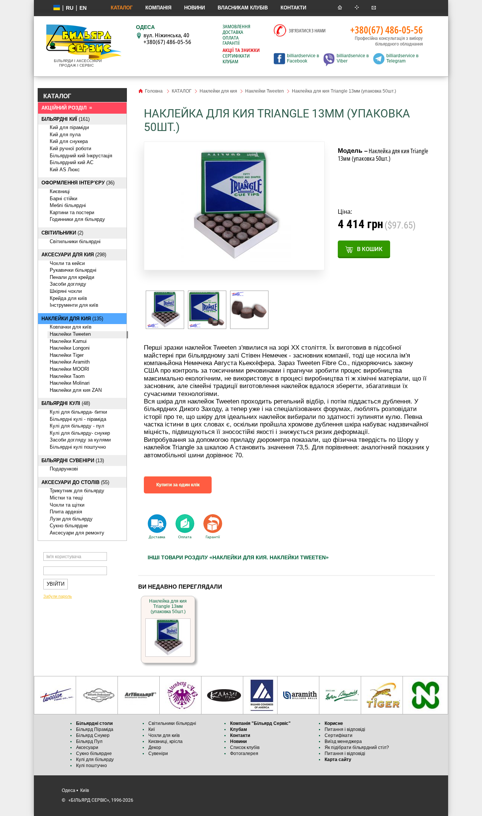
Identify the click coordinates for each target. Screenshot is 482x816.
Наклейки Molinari (70, 383)
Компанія (158, 8)
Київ (84, 790)
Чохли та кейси (67, 263)
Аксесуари (87, 747)
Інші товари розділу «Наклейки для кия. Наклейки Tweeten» (238, 557)
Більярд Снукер (93, 735)
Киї (151, 729)
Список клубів (244, 747)
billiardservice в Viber (353, 58)
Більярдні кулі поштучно (78, 447)
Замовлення (236, 26)
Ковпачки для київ (71, 327)
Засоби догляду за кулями (80, 440)
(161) (65, 119)
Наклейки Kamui (68, 341)
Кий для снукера (69, 141)
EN (83, 8)
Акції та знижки (241, 50)
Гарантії (231, 43)
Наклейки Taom (67, 376)
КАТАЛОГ (122, 8)
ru (69, 8)
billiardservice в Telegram (402, 58)
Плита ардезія (66, 512)
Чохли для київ (164, 735)
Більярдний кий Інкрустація (81, 155)
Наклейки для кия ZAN (76, 390)
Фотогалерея (244, 753)
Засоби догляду (68, 284)
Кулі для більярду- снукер (80, 433)
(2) (62, 233)
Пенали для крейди (72, 277)
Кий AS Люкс (65, 169)
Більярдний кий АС (71, 162)
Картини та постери (72, 212)
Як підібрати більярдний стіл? (357, 747)
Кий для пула (65, 134)
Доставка (233, 32)
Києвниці (60, 191)
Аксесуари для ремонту (77, 533)
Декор (154, 747)
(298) (73, 254)
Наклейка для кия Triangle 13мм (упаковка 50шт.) (168, 606)
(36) (77, 183)
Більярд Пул (89, 741)
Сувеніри (158, 753)
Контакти (293, 8)
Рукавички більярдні (73, 270)
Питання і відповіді (345, 729)
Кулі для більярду (95, 759)
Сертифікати (236, 56)
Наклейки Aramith (70, 362)
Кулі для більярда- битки (78, 412)
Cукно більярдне (69, 525)
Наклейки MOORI (69, 369)
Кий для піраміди (69, 127)
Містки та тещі (66, 498)
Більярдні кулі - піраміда (78, 419)
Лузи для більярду (71, 519)
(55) (75, 482)
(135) (72, 318)
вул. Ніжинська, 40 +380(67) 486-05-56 (167, 38)
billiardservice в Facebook (303, 58)
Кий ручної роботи (70, 148)
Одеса (68, 790)
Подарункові (64, 469)
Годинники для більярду (77, 219)
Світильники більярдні (75, 241)
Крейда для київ (68, 298)
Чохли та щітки (67, 505)
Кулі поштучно (91, 765)
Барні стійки (63, 198)
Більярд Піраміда (94, 729)
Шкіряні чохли (66, 291)
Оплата (231, 38)
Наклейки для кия (218, 91)
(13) (72, 460)
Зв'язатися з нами (307, 30)
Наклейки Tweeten (70, 334)
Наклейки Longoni (70, 348)
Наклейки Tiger (67, 355)
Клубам (230, 61)
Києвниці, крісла (165, 741)
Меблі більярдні (68, 205)
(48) (65, 403)
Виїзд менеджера (343, 741)
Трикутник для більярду (77, 490)
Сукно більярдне (94, 753)
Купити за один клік (178, 484)
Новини (194, 8)
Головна (154, 91)
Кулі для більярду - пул (77, 426)
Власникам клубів (243, 8)
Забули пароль (57, 596)
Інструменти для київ (74, 305)
